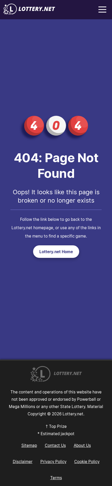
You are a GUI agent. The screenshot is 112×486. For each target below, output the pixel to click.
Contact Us (55, 445)
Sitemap (29, 445)
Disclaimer (23, 461)
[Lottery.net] (29, 13)
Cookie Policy (86, 461)
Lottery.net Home (56, 251)
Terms (56, 477)
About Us (82, 445)
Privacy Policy (53, 461)
